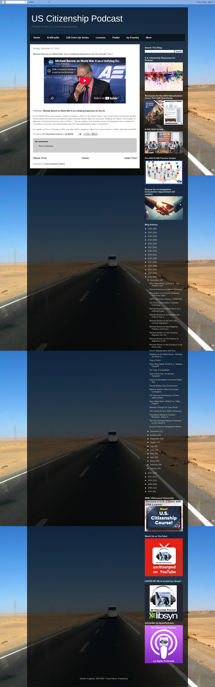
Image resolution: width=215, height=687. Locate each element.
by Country (133, 37)
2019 (150, 255)
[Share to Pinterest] (96, 134)
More (149, 37)
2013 (150, 277)
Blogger (131, 679)
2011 (150, 477)
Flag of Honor (155, 360)
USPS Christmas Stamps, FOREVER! (165, 299)
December (154, 280)
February (154, 465)
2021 (150, 247)
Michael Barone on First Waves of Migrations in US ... (163, 340)
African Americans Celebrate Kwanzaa (165, 289)
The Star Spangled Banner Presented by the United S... (165, 422)
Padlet (115, 37)
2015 (150, 269)
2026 (150, 229)
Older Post (130, 158)
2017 (150, 262)
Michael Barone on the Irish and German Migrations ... (162, 322)
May (152, 453)
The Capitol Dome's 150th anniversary (165, 411)
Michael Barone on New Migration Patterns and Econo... (163, 328)
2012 (150, 473)
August (153, 442)
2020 (150, 251)
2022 (150, 244)
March (153, 461)
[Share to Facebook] (93, 134)
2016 (150, 266)
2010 (150, 480)
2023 (150, 240)
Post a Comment (46, 146)
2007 (150, 491)
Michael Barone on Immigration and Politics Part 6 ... (164, 316)
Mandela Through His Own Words (163, 407)
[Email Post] (80, 134)
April (152, 457)
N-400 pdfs (53, 37)
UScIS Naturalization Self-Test (162, 351)
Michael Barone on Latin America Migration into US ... (163, 334)
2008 (150, 488)
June (152, 450)
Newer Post (40, 158)
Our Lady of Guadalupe (159, 370)
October (154, 435)
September (155, 439)
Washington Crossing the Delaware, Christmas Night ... (164, 294)
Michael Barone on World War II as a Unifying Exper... (165, 310)
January (154, 468)
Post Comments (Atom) (55, 164)
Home (36, 37)
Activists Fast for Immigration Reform (165, 427)
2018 (150, 258)
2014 (150, 273)
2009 (150, 484)
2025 (150, 232)
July (152, 446)
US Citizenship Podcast (77, 18)
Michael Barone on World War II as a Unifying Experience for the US (74, 111)
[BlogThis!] (87, 134)
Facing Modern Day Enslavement (163, 386)
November (154, 431)
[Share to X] (90, 134)
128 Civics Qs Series (77, 37)
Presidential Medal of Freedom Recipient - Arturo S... (162, 416)
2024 (150, 236)
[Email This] (85, 134)
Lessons (100, 37)
